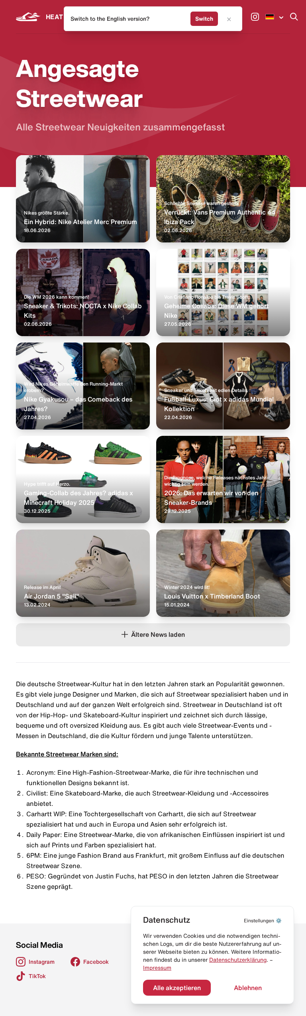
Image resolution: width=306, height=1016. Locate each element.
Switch (204, 19)
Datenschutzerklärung (238, 960)
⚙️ (263, 920)
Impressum (157, 968)
